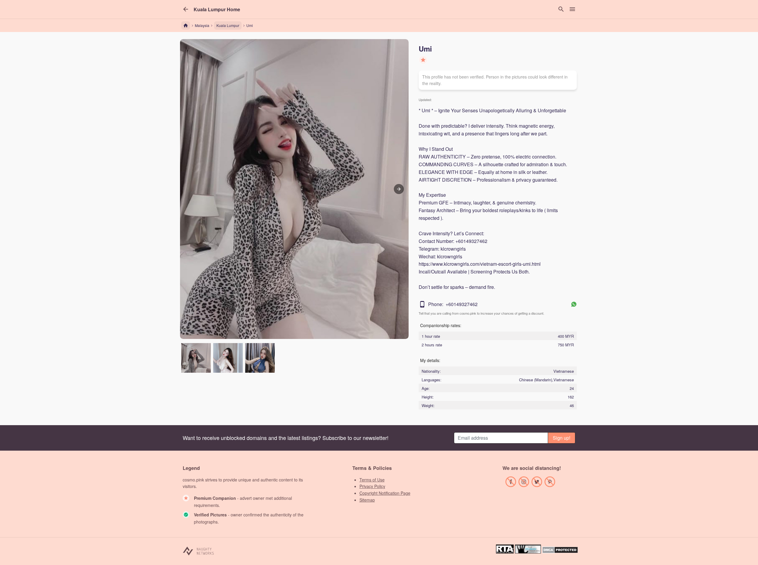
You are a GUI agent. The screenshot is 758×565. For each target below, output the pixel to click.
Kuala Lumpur (227, 25)
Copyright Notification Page (384, 493)
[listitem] (196, 358)
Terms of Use (372, 480)
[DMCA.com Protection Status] (560, 551)
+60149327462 (462, 304)
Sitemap (367, 500)
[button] (217, 9)
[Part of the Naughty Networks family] (198, 550)
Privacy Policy (372, 486)
